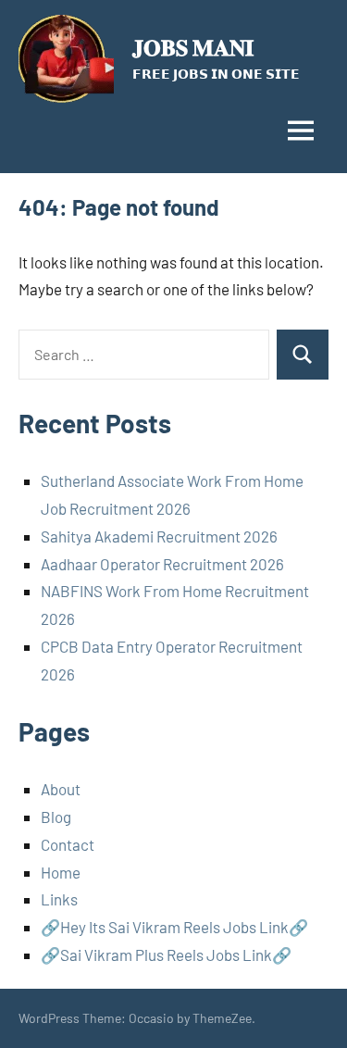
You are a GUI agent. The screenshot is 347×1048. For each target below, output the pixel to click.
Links (59, 899)
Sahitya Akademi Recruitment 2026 (159, 536)
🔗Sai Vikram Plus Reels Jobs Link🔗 (166, 954)
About (61, 789)
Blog (56, 816)
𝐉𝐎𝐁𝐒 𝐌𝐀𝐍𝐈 (193, 46)
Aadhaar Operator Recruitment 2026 (162, 564)
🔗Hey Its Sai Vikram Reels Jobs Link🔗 (174, 926)
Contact (67, 844)
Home (61, 872)
